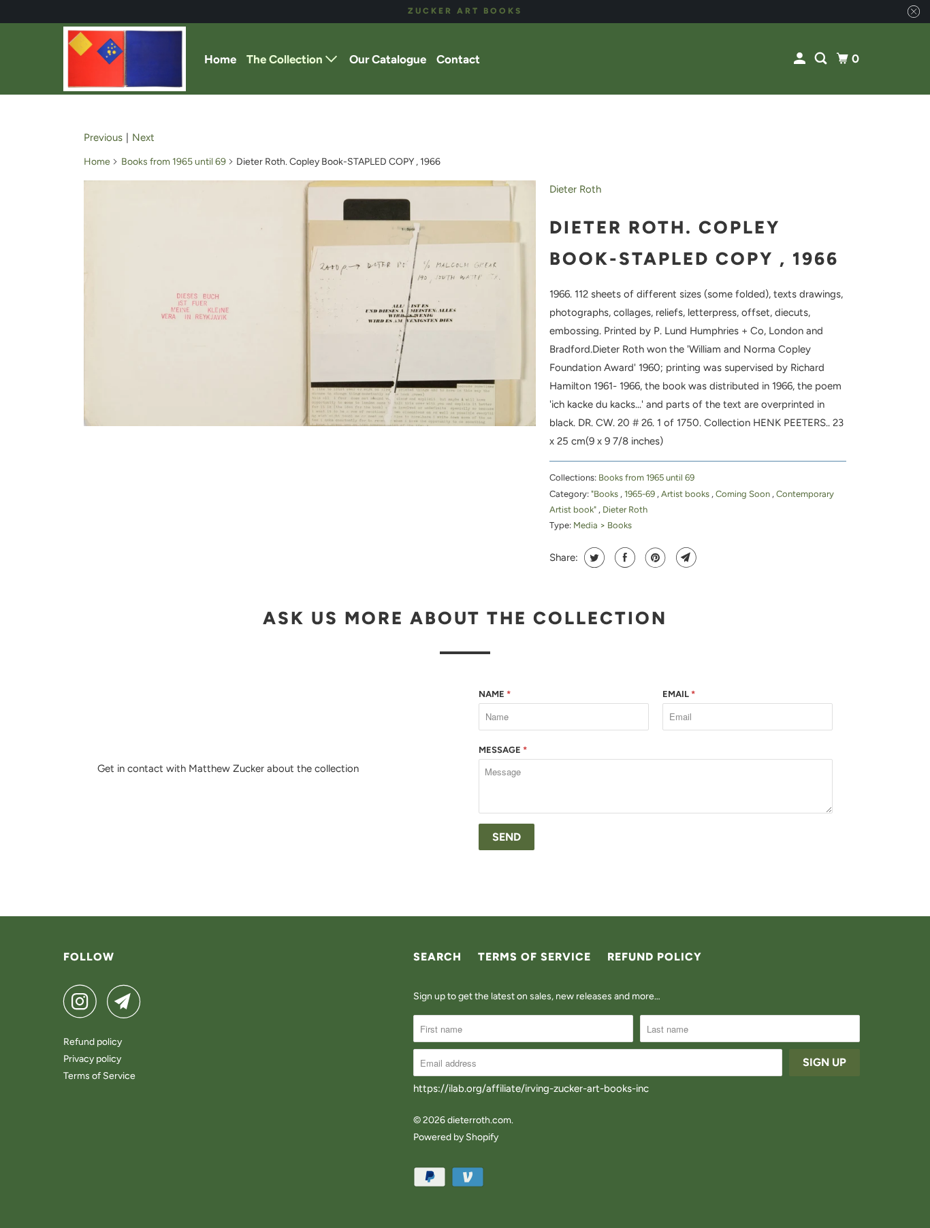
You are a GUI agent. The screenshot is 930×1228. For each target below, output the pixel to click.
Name (495, 694)
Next (143, 137)
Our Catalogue (387, 59)
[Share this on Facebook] (623, 557)
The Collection (285, 59)
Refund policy (92, 1042)
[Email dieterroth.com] (127, 1001)
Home (220, 59)
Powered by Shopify (455, 1137)
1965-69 (640, 494)
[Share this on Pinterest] (654, 557)
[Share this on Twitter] (593, 557)
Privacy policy (92, 1059)
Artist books (686, 494)
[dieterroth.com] (124, 59)
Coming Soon (744, 494)
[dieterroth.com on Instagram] (83, 1001)
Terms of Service (99, 1076)
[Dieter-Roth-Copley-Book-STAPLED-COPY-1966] (310, 303)
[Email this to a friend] (684, 557)
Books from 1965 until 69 (173, 161)
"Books (605, 494)
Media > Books (602, 525)
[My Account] (800, 59)
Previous (103, 137)
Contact (458, 59)
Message (503, 750)
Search (437, 956)
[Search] (821, 59)
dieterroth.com (479, 1120)
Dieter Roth (575, 189)
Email (678, 694)
